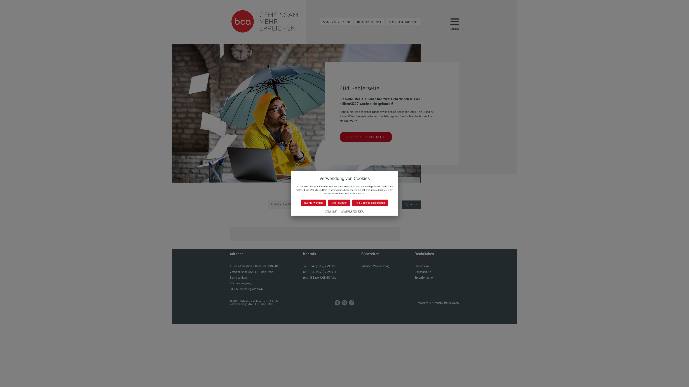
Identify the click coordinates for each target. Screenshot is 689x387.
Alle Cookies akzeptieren (370, 202)
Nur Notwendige (313, 202)
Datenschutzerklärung (352, 211)
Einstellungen (339, 202)
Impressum (331, 211)
